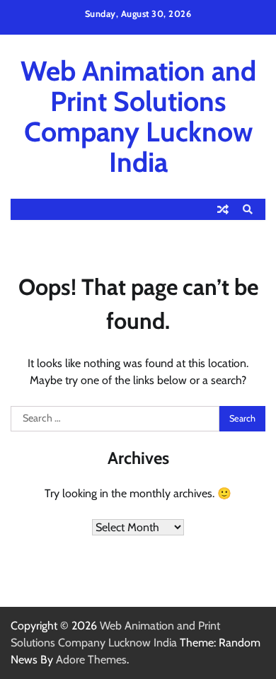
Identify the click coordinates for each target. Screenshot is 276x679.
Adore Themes (91, 659)
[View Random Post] (223, 209)
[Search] (247, 209)
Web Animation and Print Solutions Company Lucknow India (138, 116)
